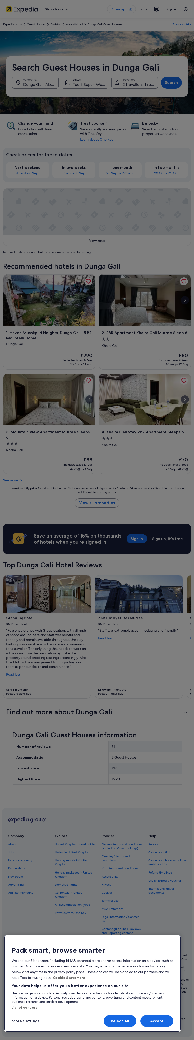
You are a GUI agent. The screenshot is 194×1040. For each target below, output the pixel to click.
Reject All (120, 1021)
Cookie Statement (69, 977)
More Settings (25, 1021)
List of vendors (24, 1007)
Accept (157, 1021)
